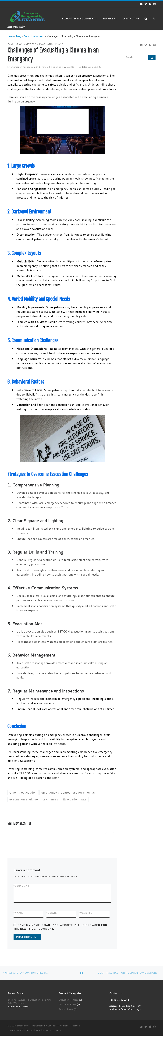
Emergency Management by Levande (29, 67)
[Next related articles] (113, 833)
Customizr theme (52, 1030)
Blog (18, 36)
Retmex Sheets (65, 1009)
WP (21, 1030)
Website (85, 913)
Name (18, 913)
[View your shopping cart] (154, 18)
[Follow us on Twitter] (146, 4)
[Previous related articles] (106, 833)
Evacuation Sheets (67, 1004)
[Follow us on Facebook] (150, 4)
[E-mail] (141, 4)
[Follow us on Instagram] (154, 4)
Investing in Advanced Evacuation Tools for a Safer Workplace (29, 1001)
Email (51, 913)
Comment (22, 886)
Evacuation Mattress (34, 36)
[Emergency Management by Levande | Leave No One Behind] (27, 16)
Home (10, 36)
